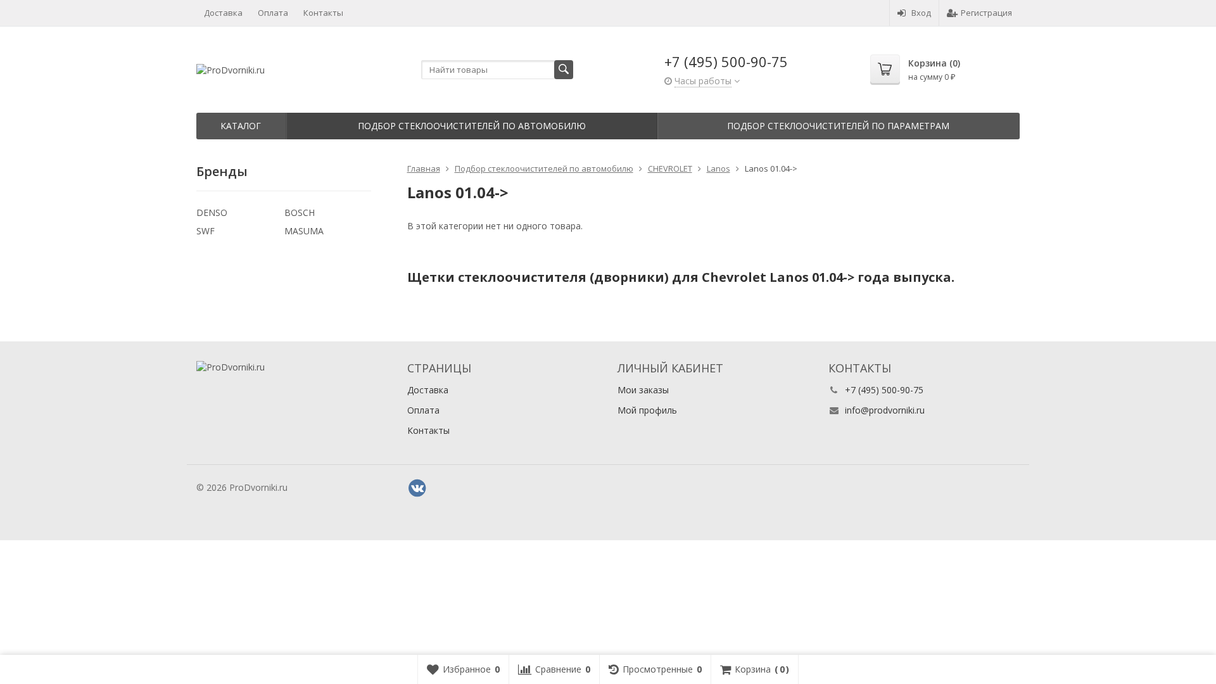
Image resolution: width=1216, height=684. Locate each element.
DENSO (211, 212)
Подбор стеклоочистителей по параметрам (838, 126)
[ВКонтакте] (417, 488)
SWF (205, 231)
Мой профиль (647, 410)
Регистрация (986, 12)
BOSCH (299, 212)
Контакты (323, 12)
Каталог (240, 126)
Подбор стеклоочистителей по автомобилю (472, 126)
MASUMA (304, 231)
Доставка (223, 12)
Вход (921, 12)
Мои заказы (643, 390)
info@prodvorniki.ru (885, 410)
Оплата (273, 12)
